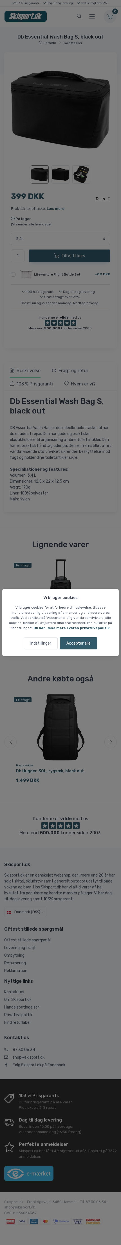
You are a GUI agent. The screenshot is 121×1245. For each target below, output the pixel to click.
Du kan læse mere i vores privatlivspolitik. (72, 628)
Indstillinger (40, 643)
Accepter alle (78, 643)
